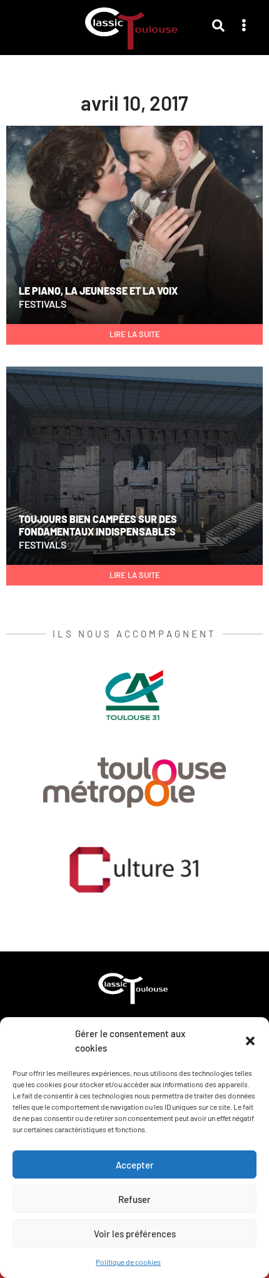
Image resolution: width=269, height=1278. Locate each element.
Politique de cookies (128, 1261)
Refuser (134, 1199)
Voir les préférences (135, 1233)
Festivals (42, 304)
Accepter (135, 1164)
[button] (250, 1041)
